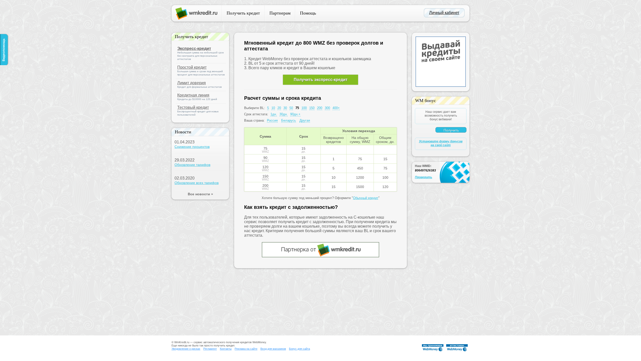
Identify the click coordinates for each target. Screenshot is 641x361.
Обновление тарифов (192, 165)
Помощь (308, 13)
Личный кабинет (444, 13)
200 (319, 108)
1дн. (273, 114)
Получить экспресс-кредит (321, 79)
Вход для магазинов (273, 348)
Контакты (226, 348)
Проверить (423, 177)
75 (297, 108)
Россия (272, 120)
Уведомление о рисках (186, 348)
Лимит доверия (191, 83)
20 (279, 108)
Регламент (210, 348)
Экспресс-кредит (194, 48)
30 (285, 108)
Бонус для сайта (299, 348)
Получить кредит (243, 13)
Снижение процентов (192, 147)
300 (327, 108)
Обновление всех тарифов (197, 183)
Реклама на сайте (246, 348)
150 (311, 108)
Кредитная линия (193, 95)
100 (304, 108)
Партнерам (279, 13)
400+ (336, 108)
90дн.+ (295, 114)
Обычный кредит (365, 198)
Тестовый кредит (193, 107)
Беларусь (288, 120)
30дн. (283, 114)
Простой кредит (192, 67)
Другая (304, 120)
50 (291, 108)
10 (273, 108)
